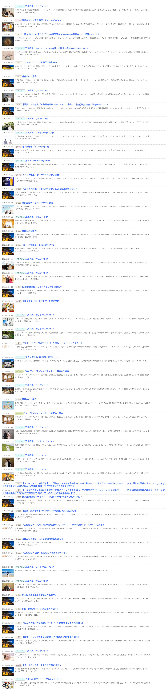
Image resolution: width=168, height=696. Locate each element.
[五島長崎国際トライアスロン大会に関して (42, 287)
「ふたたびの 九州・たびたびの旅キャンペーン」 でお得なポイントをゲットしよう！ (63, 525)
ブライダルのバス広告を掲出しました (42, 357)
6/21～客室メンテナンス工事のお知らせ (40, 609)
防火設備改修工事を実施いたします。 (39, 595)
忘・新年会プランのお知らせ (35, 146)
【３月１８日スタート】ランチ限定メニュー (42, 665)
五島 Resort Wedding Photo (37, 161)
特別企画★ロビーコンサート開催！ (38, 203)
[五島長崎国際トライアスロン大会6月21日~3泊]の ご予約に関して (52, 497)
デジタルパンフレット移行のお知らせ (39, 62)
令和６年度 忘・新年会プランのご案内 (40, 301)
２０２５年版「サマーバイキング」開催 (40, 175)
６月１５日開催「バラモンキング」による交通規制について (50, 189)
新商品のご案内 (29, 399)
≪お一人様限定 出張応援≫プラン (38, 245)
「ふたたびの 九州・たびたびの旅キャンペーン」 (45, 553)
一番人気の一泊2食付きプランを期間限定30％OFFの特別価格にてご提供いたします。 (61, 34)
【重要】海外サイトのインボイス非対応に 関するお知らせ (49, 511)
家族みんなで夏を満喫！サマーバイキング (41, 20)
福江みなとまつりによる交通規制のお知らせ (42, 539)
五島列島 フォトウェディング (39, 132)
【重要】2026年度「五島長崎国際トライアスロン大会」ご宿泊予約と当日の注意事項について (65, 104)
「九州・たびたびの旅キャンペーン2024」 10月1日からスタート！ (53, 343)
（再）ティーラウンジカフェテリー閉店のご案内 (46, 371)
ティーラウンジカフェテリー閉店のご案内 (43, 413)
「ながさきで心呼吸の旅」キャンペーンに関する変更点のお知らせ (53, 623)
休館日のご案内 (29, 76)
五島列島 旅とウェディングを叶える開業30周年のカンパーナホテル (57, 48)
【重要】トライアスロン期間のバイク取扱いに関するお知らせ (51, 637)
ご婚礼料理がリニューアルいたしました (43, 679)
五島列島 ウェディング (36, 6)
